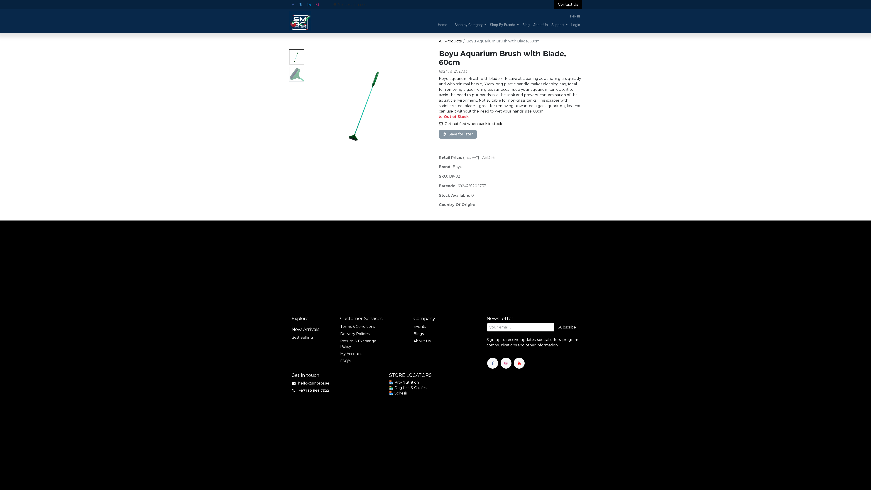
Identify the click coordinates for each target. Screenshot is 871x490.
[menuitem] (442, 24)
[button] (315, 106)
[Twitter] (301, 4)
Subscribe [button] (567, 327)
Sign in (575, 16)
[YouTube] (519, 363)
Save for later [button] (460, 134)
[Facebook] (292, 4)
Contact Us (568, 4)
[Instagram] (317, 4)
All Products (450, 41)
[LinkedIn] (309, 4)
